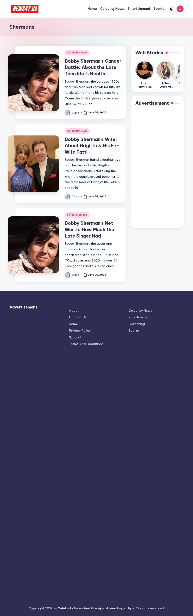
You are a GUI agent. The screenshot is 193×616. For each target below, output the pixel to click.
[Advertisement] (157, 167)
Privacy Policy (80, 330)
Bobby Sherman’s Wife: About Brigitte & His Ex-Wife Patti (92, 145)
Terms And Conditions (86, 344)
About (74, 310)
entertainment (77, 214)
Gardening (137, 324)
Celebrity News (77, 52)
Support (75, 337)
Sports (134, 330)
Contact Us (78, 317)
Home (73, 324)
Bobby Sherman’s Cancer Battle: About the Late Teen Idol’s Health (93, 67)
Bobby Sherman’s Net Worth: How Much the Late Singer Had (89, 229)
